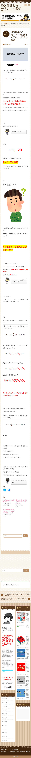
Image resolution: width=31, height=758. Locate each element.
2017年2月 (4, 736)
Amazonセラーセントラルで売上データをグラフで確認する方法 (8, 511)
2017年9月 (4, 710)
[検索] (25, 5)
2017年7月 (4, 717)
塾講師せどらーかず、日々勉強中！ (9, 749)
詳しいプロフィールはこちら (7, 670)
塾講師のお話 (7, 44)
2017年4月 (4, 729)
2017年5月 (4, 725)
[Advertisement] (23, 714)
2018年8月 (4, 698)
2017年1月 (4, 740)
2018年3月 (4, 702)
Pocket (16, 64)
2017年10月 (5, 706)
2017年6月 (4, 721)
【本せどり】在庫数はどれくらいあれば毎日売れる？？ (21, 501)
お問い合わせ (27, 626)
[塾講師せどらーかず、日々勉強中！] (15, 17)
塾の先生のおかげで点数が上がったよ (8, 500)
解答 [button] (6, 435)
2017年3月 (4, 732)
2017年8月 (4, 713)
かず (27, 44)
